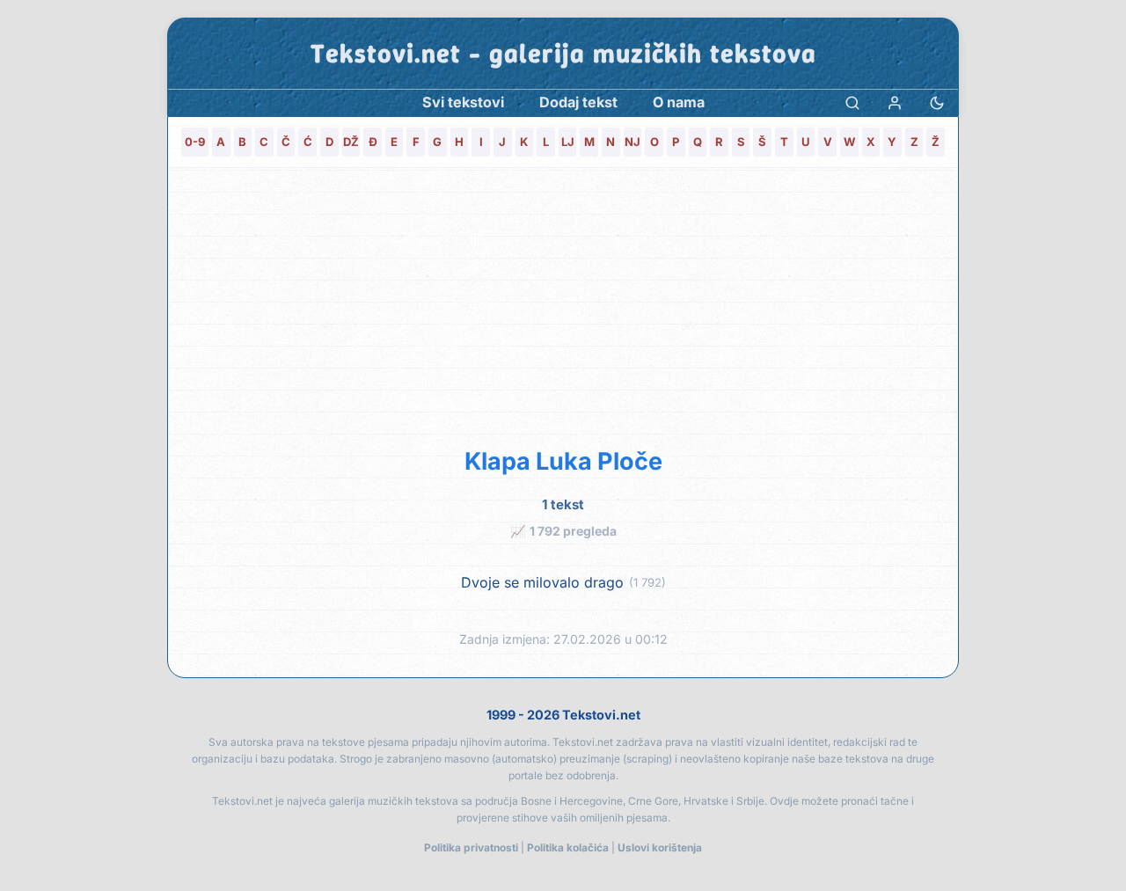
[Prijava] (895, 102)
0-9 (195, 142)
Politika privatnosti (471, 847)
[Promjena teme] (937, 102)
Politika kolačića (568, 847)
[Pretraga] (852, 102)
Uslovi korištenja (660, 847)
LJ (567, 142)
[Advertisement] (563, 304)
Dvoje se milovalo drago (542, 582)
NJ (632, 142)
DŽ (351, 142)
